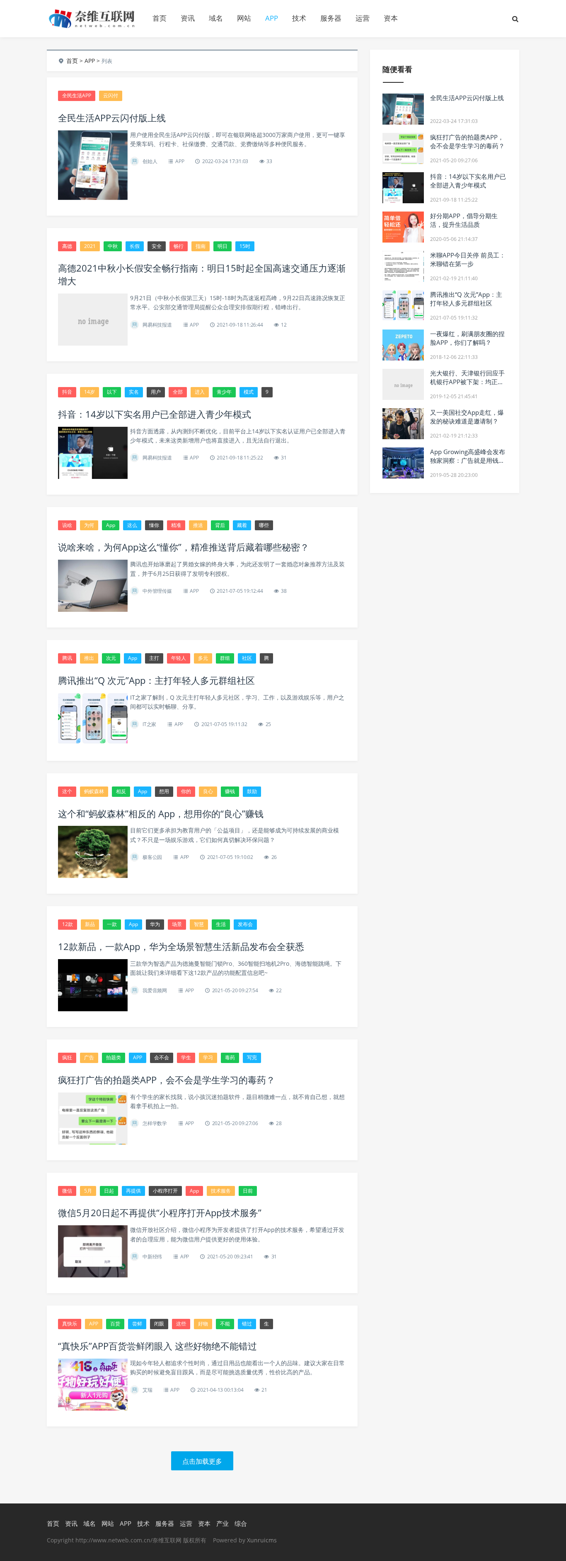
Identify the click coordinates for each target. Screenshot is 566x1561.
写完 (252, 1057)
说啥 (67, 525)
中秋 (113, 246)
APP (271, 18)
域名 (216, 18)
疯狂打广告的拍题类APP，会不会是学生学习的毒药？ (166, 1079)
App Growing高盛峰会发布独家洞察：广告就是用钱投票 (467, 460)
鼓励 (252, 791)
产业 (222, 1523)
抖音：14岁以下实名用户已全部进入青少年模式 (154, 414)
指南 (201, 246)
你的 (186, 791)
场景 (177, 924)
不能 (225, 1323)
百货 (115, 1323)
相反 (121, 791)
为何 (89, 525)
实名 (134, 391)
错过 (247, 1323)
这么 (132, 525)
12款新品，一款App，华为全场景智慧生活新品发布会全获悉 (181, 946)
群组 (225, 657)
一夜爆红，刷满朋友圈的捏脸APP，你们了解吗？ (467, 338)
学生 (186, 1057)
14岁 (89, 391)
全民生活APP (76, 95)
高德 (67, 246)
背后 (220, 525)
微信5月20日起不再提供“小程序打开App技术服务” (159, 1212)
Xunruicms (262, 1540)
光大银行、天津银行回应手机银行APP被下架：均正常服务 (467, 381)
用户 (156, 391)
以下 (112, 391)
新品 (90, 924)
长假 (135, 246)
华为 (155, 924)
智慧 (199, 924)
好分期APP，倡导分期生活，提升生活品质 (464, 220)
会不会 (161, 1057)
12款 (67, 924)
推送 (198, 525)
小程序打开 (165, 1190)
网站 (244, 18)
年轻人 (178, 657)
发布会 (245, 924)
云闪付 (110, 95)
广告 (89, 1057)
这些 (181, 1323)
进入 (200, 391)
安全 (157, 246)
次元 (111, 657)
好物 (203, 1323)
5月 (88, 1190)
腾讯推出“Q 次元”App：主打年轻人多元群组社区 (156, 680)
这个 (67, 791)
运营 (363, 18)
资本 (391, 18)
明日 (222, 246)
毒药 (230, 1057)
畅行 (179, 246)
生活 (221, 924)
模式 (249, 391)
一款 (112, 924)
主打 (154, 657)
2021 (90, 246)
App (110, 525)
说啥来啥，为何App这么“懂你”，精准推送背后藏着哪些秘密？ (183, 547)
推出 (89, 657)
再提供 (133, 1190)
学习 (208, 1057)
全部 (178, 391)
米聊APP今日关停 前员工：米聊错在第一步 (468, 259)
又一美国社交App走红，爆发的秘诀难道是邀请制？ (467, 416)
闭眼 (159, 1323)
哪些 (264, 525)
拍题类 (113, 1057)
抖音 (67, 391)
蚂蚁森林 (94, 791)
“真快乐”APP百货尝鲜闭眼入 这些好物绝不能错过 (157, 1346)
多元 (203, 657)
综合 (241, 1523)
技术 (299, 18)
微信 (67, 1190)
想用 (164, 791)
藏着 (242, 525)
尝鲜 (137, 1323)
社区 (247, 657)
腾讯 (67, 657)
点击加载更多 (202, 1461)
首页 (159, 18)
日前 (248, 1190)
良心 (208, 791)
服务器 (330, 18)
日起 (109, 1190)
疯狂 (67, 1057)
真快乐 (69, 1323)
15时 (244, 246)
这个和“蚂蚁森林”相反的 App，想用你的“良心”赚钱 (161, 813)
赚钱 (230, 791)
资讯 (188, 18)
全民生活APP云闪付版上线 (112, 117)
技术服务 (221, 1190)
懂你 (154, 525)
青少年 (224, 391)
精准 (176, 525)
